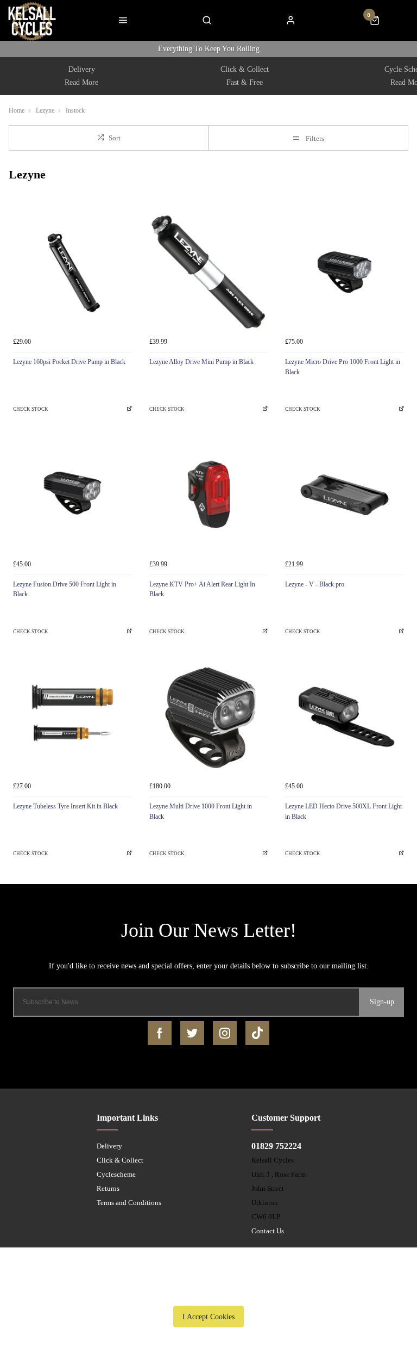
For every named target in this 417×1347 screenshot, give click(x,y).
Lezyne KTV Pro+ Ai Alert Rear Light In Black (202, 589)
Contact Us (267, 1231)
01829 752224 (276, 1146)
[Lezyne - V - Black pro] (344, 494)
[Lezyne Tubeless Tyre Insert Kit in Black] (72, 716)
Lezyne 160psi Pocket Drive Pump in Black (69, 362)
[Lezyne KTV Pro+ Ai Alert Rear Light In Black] (208, 494)
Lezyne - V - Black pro (314, 584)
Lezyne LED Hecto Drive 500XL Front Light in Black (343, 811)
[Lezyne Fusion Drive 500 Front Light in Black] (72, 494)
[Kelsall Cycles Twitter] (192, 1033)
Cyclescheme (116, 1174)
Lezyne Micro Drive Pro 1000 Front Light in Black (342, 367)
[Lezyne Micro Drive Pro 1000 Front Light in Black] (344, 272)
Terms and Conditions (129, 1202)
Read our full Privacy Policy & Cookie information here (208, 1291)
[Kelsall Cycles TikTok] (257, 1033)
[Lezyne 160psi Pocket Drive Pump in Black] (72, 272)
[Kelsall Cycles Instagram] (225, 1033)
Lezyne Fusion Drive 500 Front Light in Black (64, 589)
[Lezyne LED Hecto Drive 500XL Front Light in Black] (344, 716)
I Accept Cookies (208, 1316)
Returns (108, 1188)
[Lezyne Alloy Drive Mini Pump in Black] (208, 272)
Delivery (109, 1146)
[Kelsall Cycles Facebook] (160, 1033)
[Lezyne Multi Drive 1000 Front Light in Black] (208, 716)
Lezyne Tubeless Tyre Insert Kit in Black (65, 806)
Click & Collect (120, 1160)
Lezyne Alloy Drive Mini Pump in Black (201, 362)
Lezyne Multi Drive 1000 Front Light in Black (200, 811)
